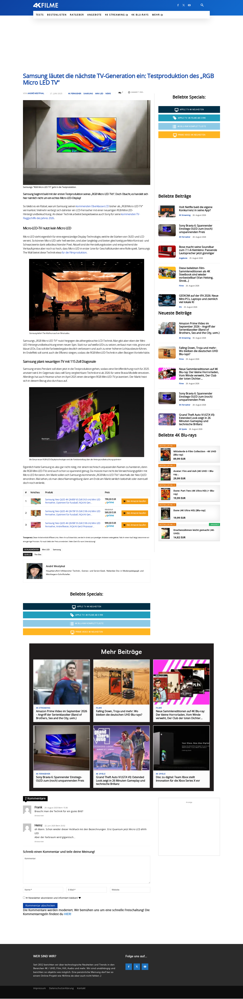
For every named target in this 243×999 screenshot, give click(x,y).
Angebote (183, 258)
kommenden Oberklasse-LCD (92, 206)
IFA (180, 307)
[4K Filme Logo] (50, 5)
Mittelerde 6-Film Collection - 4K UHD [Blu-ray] (194, 453)
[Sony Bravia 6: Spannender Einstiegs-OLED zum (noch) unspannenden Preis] (167, 230)
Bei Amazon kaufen (136, 501)
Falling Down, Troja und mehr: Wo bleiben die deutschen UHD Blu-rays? (198, 351)
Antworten (39, 816)
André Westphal (36, 93)
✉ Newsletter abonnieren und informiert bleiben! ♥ (53, 897)
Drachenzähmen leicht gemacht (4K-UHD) (194, 531)
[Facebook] (178, 5)
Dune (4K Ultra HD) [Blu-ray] (189, 510)
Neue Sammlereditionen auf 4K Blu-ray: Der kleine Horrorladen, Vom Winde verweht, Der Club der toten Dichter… (180, 715)
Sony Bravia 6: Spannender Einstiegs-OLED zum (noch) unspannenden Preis (195, 228)
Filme (181, 286)
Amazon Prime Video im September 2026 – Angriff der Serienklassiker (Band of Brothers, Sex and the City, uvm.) (61, 715)
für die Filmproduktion (74, 252)
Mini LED (99, 93)
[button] (202, 5)
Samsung (88, 93)
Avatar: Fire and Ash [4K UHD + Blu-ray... (193, 472)
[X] (184, 5)
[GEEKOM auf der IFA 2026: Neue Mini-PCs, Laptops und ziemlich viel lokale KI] (167, 300)
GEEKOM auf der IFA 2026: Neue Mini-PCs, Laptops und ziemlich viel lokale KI (198, 298)
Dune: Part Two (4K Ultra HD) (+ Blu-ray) (194, 492)
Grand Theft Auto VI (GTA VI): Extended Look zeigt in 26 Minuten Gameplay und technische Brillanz (120, 781)
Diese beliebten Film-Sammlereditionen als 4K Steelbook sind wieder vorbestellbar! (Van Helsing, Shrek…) (196, 274)
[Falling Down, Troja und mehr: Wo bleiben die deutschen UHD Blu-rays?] (167, 352)
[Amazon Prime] (109, 503)
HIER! (67, 914)
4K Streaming (184, 215)
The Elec (37, 554)
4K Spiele (183, 429)
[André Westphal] (34, 571)
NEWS (108, 93)
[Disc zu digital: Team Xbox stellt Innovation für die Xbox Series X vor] (181, 748)
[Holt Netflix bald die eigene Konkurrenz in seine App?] (167, 211)
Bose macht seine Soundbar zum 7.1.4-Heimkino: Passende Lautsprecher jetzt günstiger (198, 250)
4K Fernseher (74, 93)
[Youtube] (189, 5)
